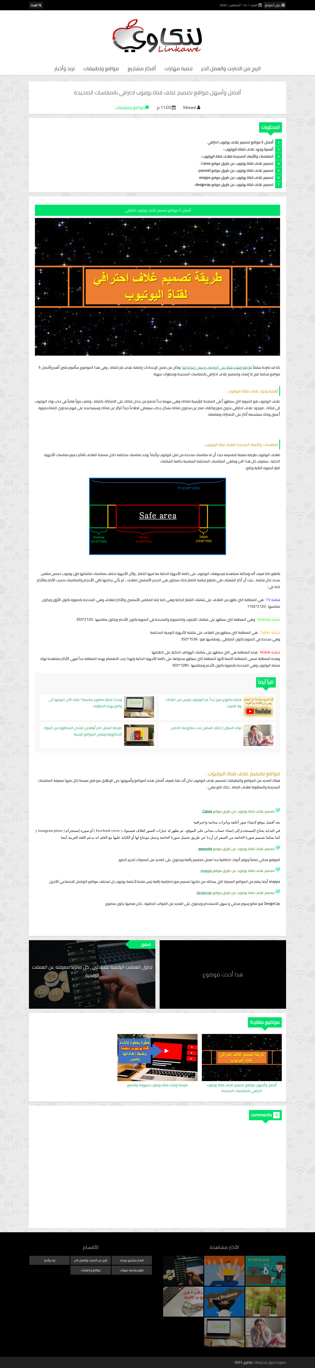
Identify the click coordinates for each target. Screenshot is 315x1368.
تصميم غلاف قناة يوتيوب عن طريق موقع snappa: (236, 177)
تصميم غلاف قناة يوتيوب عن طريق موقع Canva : (236, 163)
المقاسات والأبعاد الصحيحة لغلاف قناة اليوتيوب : (237, 156)
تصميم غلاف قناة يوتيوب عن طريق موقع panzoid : (234, 170)
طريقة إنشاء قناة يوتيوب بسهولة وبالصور (157, 1085)
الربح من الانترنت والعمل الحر (231, 68)
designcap (204, 892)
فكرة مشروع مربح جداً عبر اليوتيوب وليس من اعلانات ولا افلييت (203, 702)
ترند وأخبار (64, 68)
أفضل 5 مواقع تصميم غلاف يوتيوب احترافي (240, 142)
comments (261, 1114)
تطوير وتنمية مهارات (132, 1270)
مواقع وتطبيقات (101, 68)
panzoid (205, 849)
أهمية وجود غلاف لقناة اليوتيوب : (248, 149)
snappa (206, 870)
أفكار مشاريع (142, 68)
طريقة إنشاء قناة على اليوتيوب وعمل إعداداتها (217, 367)
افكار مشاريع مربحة (132, 1260)
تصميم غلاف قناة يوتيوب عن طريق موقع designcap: (234, 184)
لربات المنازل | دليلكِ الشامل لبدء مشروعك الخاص (206, 728)
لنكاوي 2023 (243, 1362)
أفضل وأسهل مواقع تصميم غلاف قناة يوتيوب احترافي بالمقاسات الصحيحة (242, 1088)
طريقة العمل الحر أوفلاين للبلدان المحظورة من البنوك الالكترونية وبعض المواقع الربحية (83, 731)
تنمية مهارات (179, 68)
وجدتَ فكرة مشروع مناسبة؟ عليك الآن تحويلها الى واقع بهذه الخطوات (85, 702)
